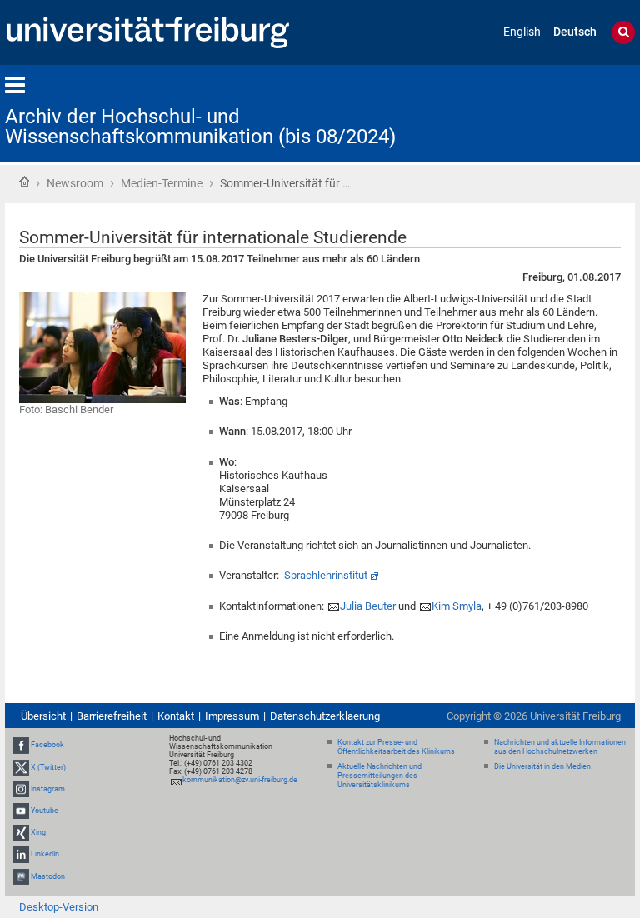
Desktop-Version (58, 907)
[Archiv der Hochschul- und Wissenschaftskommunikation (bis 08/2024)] (553, 112)
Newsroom (75, 183)
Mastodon (48, 876)
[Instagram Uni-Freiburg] (20, 789)
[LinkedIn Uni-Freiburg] (20, 854)
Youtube (44, 810)
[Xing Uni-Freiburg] (20, 832)
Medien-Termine (161, 183)
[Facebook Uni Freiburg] (20, 745)
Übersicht (43, 716)
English (522, 32)
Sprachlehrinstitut (326, 575)
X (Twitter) (48, 767)
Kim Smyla (457, 606)
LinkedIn (45, 854)
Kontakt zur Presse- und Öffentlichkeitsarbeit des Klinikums (396, 747)
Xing (38, 832)
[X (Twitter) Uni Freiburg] (20, 767)
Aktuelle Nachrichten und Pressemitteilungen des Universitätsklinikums (380, 775)
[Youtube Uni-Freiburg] (20, 810)
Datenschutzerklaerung (325, 716)
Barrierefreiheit (112, 716)
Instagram (48, 789)
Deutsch (575, 32)
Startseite (24, 181)
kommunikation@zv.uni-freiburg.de (240, 780)
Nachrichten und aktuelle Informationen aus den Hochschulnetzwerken (560, 747)
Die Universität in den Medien (542, 766)
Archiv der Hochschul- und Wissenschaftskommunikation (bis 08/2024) (200, 126)
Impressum (232, 716)
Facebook (47, 745)
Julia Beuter (368, 606)
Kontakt (176, 716)
